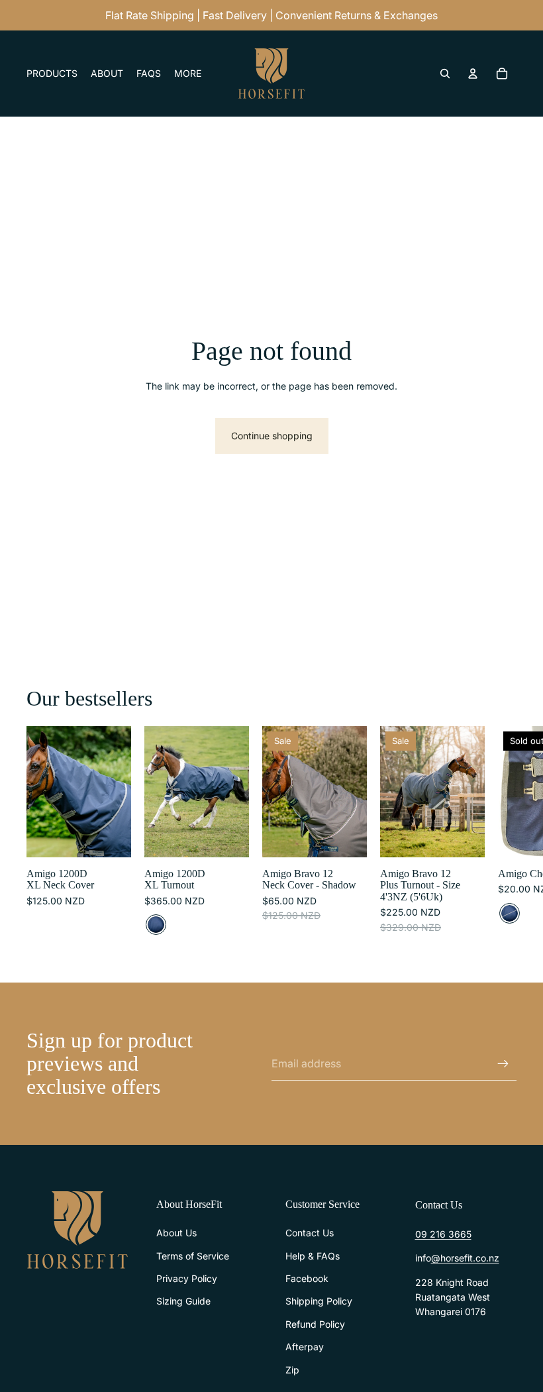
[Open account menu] (472, 73)
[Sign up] (503, 1064)
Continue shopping (272, 435)
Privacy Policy (186, 1278)
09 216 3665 (443, 1234)
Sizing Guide (183, 1301)
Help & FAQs (312, 1255)
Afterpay (304, 1346)
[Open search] (445, 73)
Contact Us (309, 1232)
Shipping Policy (318, 1301)
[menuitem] (188, 73)
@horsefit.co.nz (465, 1257)
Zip (292, 1369)
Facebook (306, 1278)
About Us (176, 1232)
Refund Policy (315, 1324)
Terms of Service (192, 1255)
